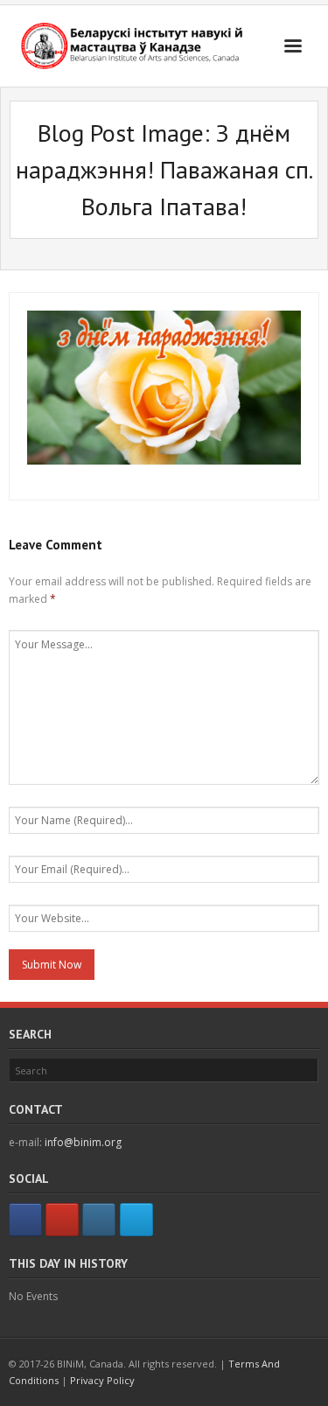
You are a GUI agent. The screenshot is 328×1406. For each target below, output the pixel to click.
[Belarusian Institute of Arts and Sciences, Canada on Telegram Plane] (136, 1219)
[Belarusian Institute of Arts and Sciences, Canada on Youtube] (62, 1219)
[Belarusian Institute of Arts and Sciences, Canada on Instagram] (98, 1219)
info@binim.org (83, 1142)
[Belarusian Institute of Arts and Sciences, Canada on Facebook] (25, 1219)
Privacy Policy (102, 1380)
